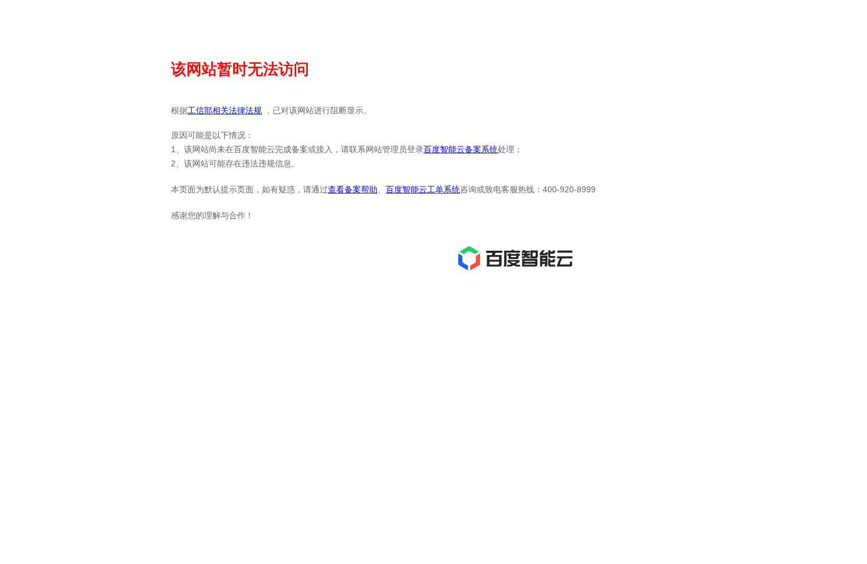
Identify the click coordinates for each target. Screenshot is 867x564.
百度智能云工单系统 (423, 189)
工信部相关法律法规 (225, 110)
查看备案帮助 (352, 189)
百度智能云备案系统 (460, 149)
